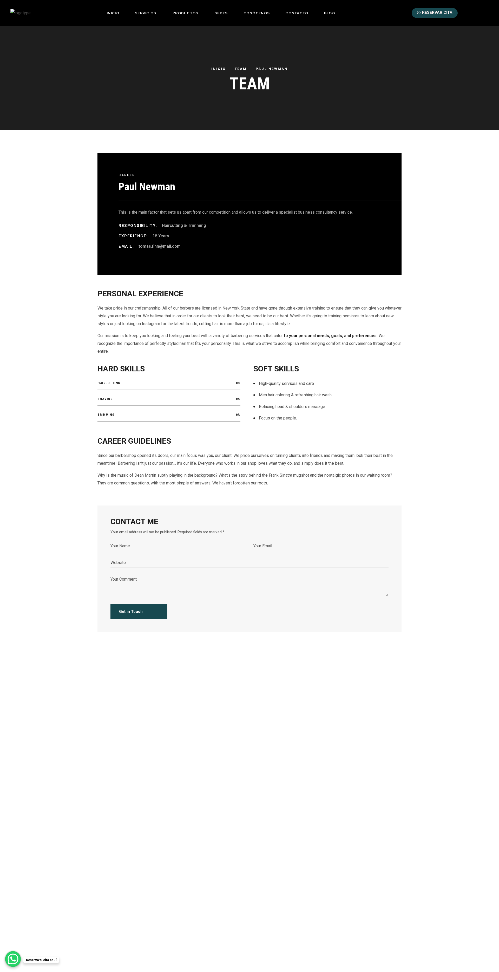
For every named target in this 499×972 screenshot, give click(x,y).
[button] (468, 13)
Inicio (218, 69)
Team (241, 69)
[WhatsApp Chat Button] (13, 959)
